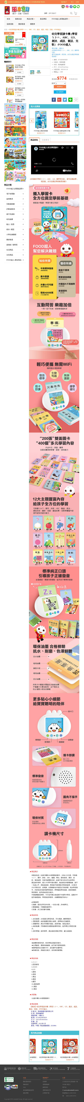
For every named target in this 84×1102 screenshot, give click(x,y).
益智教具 (15, 199)
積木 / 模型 (15, 229)
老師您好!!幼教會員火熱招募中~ (18, 2)
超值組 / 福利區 (15, 245)
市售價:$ (17, 42)
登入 (72, 2)
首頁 (8, 19)
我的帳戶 (64, 2)
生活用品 (15, 250)
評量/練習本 (15, 209)
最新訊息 (18, 19)
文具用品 (15, 255)
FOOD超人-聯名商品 (15, 260)
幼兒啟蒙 (15, 219)
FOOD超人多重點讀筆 (15, 189)
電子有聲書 (15, 194)
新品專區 (43, 19)
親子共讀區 (15, 214)
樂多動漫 (21, 24)
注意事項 (45, 140)
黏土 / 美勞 (15, 224)
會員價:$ (19, 44)
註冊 (77, 2)
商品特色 (34, 140)
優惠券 (32, 24)
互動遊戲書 (15, 204)
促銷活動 (10, 24)
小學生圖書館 (15, 234)
